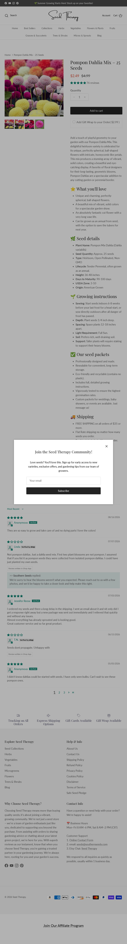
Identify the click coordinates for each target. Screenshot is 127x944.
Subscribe (63, 490)
